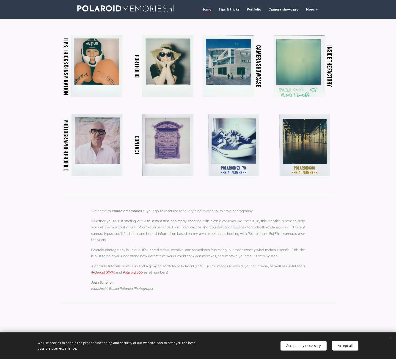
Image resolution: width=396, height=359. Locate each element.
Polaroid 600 (133, 272)
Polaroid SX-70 (103, 272)
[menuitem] (208, 9)
